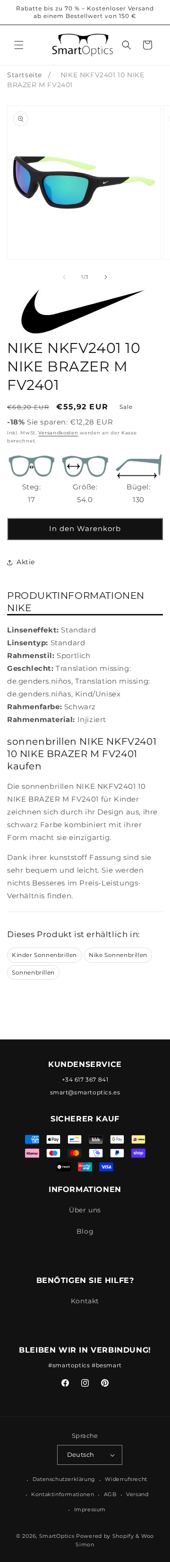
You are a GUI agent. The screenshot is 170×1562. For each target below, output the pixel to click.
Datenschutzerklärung (64, 1479)
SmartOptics (57, 1536)
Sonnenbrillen (33, 972)
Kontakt (85, 1301)
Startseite (24, 75)
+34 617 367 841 (85, 1079)
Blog (85, 1231)
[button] (18, 45)
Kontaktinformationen (62, 1494)
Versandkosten (58, 433)
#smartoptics (69, 1365)
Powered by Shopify (105, 1536)
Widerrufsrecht (126, 1479)
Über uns (85, 1210)
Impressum (90, 1509)
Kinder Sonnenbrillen (44, 954)
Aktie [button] (26, 562)
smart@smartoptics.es (85, 1092)
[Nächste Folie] (105, 277)
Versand (137, 1494)
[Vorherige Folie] (64, 277)
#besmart (107, 1365)
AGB (110, 1494)
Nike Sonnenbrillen (118, 954)
